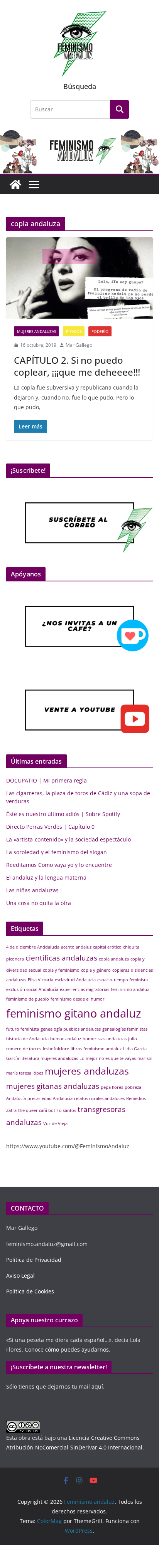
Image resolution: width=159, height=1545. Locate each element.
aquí (97, 1386)
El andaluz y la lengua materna (46, 877)
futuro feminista (22, 1029)
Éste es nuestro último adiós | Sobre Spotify (63, 814)
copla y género (96, 970)
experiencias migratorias (84, 989)
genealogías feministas (124, 1029)
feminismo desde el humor (78, 999)
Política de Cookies (30, 1291)
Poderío (99, 331)
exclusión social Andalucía (32, 989)
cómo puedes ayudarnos (76, 1349)
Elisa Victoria (40, 979)
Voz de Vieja (55, 1123)
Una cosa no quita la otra (38, 903)
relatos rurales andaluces (99, 1098)
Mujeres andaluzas (36, 331)
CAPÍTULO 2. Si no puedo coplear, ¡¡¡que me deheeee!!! (77, 366)
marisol (144, 1058)
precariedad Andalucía (50, 1098)
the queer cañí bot (36, 1110)
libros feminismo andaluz (96, 1048)
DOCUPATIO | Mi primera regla (46, 780)
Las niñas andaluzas (32, 890)
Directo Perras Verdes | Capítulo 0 (50, 826)
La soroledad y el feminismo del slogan (56, 852)
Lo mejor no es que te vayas (108, 1058)
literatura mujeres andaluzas (49, 1058)
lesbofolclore (56, 1048)
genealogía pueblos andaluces (71, 1029)
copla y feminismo (61, 970)
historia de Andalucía (27, 1038)
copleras (120, 970)
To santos (66, 1110)
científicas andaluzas (61, 958)
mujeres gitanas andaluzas (52, 1086)
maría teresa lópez (24, 1073)
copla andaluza (114, 959)
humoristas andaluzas (105, 1038)
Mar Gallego (79, 345)
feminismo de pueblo (27, 999)
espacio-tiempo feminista (122, 979)
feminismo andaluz (130, 989)
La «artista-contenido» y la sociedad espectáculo (68, 839)
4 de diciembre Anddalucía (32, 947)
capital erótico (107, 947)
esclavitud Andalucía (75, 979)
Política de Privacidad (33, 1259)
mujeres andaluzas (87, 1071)
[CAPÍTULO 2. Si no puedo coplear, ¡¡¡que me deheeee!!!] (79, 278)
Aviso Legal (20, 1275)
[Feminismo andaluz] (15, 184)
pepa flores (112, 1087)
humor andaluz (65, 1038)
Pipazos (73, 331)
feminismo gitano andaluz (73, 1013)
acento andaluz (76, 947)
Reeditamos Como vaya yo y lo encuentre (59, 864)
